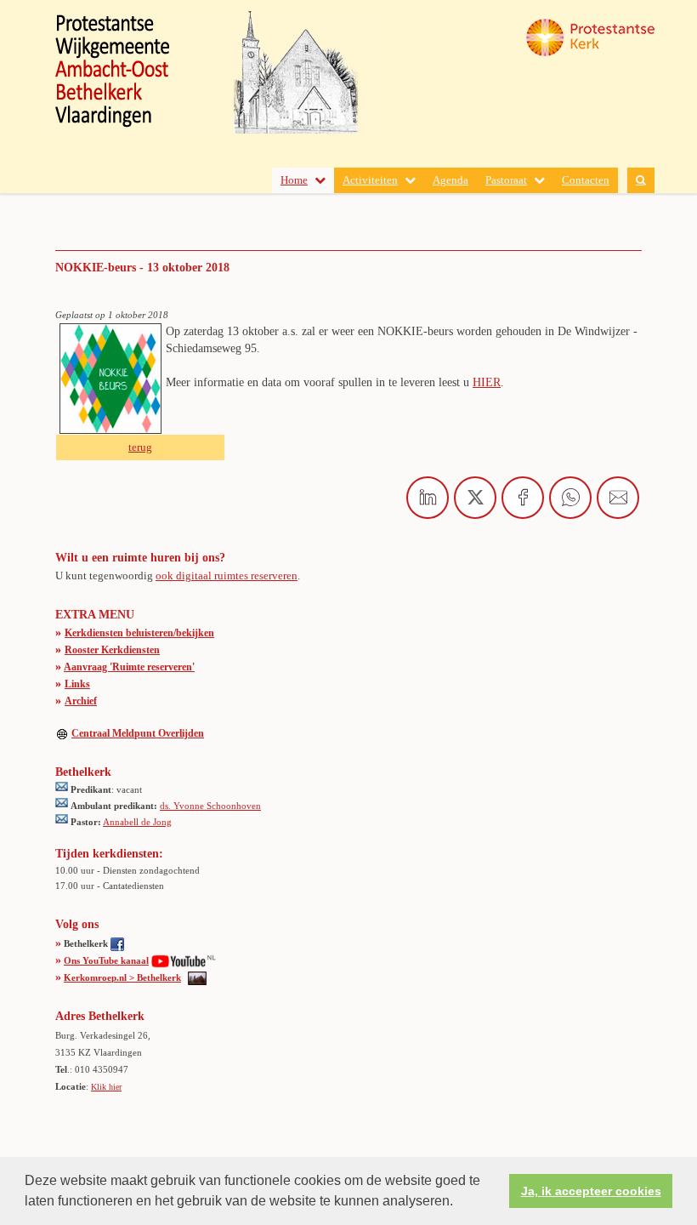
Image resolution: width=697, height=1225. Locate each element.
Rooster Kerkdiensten (112, 650)
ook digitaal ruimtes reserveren (227, 575)
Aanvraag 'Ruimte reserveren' (129, 667)
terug (140, 447)
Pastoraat (506, 180)
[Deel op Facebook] (523, 497)
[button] (459, 1202)
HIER (487, 382)
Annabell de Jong (137, 822)
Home (294, 180)
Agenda (450, 180)
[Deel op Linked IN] (427, 497)
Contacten (585, 180)
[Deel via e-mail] (618, 497)
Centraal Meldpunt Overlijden (137, 733)
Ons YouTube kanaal (106, 960)
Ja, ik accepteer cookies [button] (591, 1191)
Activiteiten (370, 180)
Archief (81, 701)
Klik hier (106, 1086)
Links (77, 684)
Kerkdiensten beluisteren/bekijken (139, 633)
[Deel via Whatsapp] (570, 497)
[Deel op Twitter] (475, 497)
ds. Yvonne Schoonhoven (210, 806)
